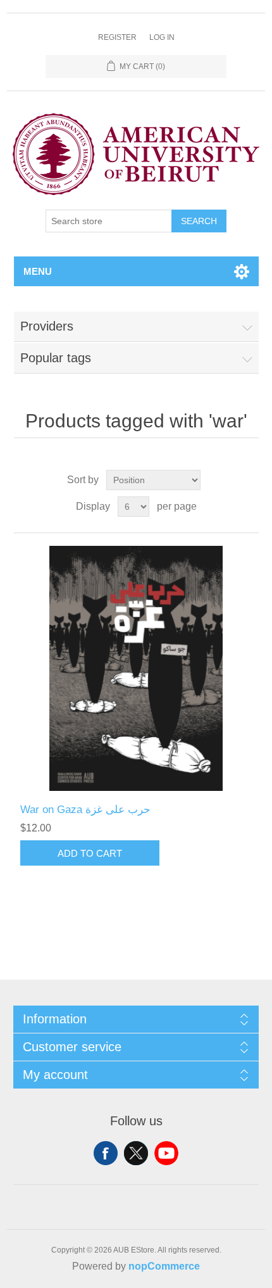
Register (117, 37)
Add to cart (90, 853)
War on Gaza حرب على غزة (85, 810)
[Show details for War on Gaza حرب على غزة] (136, 668)
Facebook (106, 1153)
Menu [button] (37, 271)
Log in (162, 37)
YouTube (166, 1153)
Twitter (136, 1153)
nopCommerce (164, 1266)
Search (199, 221)
